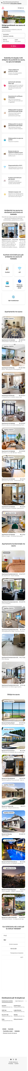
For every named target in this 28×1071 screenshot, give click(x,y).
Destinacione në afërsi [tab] (7, 1001)
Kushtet (16, 1063)
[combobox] (13, 36)
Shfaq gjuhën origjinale (15, 3)
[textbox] (7, 41)
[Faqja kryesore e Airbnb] (3, 8)
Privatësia (10, 1063)
